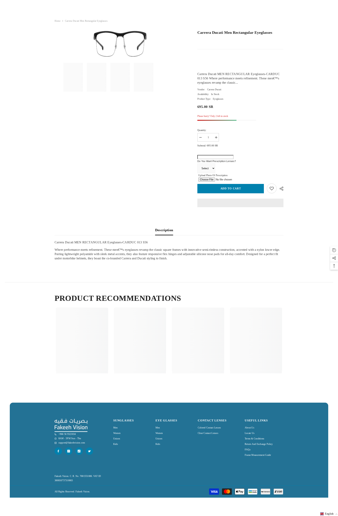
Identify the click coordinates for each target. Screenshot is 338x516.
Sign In (259, 19)
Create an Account (274, 19)
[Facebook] (58, 451)
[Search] (267, 11)
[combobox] (264, 11)
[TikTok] (79, 451)
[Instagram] (68, 451)
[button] (329, 514)
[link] (82, 355)
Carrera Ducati (214, 89)
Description (164, 230)
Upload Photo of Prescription (212, 175)
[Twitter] (89, 451)
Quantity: (201, 130)
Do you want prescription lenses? (216, 161)
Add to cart (230, 188)
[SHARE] (280, 188)
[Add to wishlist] (272, 188)
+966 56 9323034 (224, 11)
